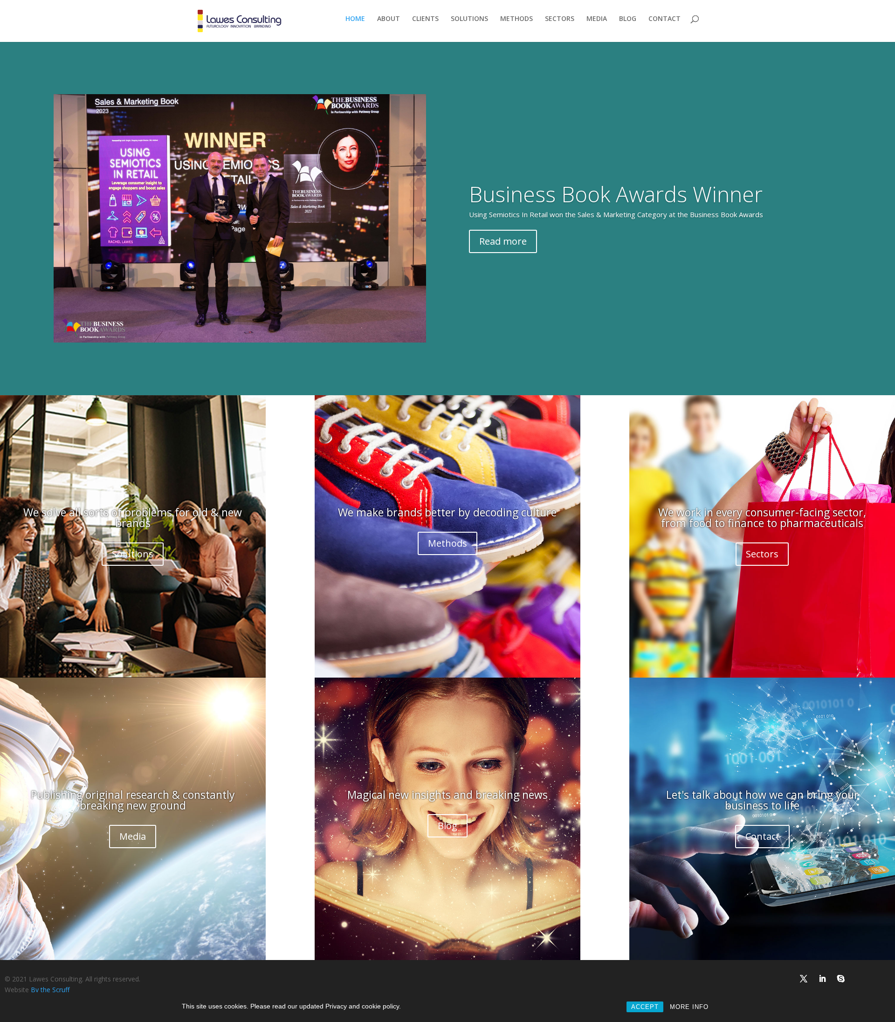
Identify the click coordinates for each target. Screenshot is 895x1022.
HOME (355, 19)
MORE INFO (689, 1006)
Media (132, 836)
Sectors (762, 554)
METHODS (516, 19)
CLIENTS (425, 19)
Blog (447, 825)
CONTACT (664, 19)
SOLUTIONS (469, 19)
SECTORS (559, 19)
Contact (762, 836)
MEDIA (596, 19)
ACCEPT (645, 1006)
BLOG (627, 19)
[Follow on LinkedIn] (822, 978)
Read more (503, 241)
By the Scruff (50, 989)
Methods (447, 543)
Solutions (132, 554)
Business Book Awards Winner (616, 193)
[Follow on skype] (840, 978)
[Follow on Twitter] (803, 978)
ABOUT (388, 19)
